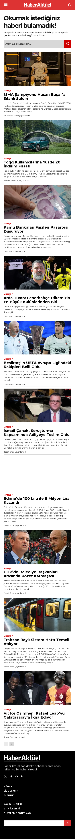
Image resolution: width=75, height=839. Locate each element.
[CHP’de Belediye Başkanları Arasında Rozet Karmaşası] (37, 547)
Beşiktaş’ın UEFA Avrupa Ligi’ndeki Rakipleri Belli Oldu (37, 365)
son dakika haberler (33, 766)
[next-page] (11, 744)
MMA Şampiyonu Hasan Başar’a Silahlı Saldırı (35, 96)
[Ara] (67, 44)
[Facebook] (11, 777)
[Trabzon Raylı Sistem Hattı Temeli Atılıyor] (37, 614)
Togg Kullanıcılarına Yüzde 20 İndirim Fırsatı (32, 164)
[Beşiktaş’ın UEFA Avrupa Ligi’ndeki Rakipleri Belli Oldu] (37, 337)
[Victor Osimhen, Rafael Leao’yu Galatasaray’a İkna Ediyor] (37, 688)
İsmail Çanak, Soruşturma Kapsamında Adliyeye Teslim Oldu (37, 432)
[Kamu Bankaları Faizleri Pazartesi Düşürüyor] (37, 202)
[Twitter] (5, 777)
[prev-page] (6, 744)
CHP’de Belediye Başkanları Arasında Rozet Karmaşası (31, 574)
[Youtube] (17, 777)
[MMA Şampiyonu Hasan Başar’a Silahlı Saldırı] (37, 69)
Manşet (8, 91)
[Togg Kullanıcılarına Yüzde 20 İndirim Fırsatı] (37, 137)
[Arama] (67, 823)
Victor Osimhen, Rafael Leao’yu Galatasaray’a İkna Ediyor (34, 715)
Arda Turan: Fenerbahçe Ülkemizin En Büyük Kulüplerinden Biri (37, 300)
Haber (7, 766)
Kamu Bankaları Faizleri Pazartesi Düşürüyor (36, 229)
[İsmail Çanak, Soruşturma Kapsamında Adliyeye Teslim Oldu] (37, 405)
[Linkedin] (22, 777)
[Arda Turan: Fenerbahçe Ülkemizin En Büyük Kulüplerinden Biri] (37, 273)
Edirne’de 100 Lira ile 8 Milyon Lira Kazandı (37, 500)
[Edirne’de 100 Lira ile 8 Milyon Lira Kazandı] (37, 473)
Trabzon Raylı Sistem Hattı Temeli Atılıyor (36, 642)
